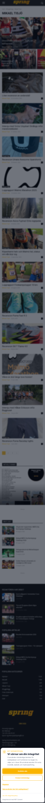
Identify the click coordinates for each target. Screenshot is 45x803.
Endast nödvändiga (22, 778)
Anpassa (5, 784)
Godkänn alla (22, 771)
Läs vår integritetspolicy (10, 795)
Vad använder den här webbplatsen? (15, 789)
